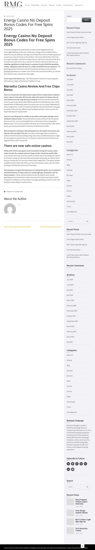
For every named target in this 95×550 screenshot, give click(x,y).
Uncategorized (72, 212)
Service (69, 191)
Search (69, 16)
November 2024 (72, 111)
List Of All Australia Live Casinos (50, 227)
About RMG (35, 5)
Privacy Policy (8, 548)
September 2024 (72, 121)
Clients (58, 5)
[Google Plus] (85, 463)
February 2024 (71, 131)
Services (44, 5)
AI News (69, 160)
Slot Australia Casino (73, 48)
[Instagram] (68, 469)
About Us (70, 155)
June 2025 (70, 85)
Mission (51, 5)
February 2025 (71, 105)
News (68, 181)
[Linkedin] (81, 463)
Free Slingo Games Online (75, 37)
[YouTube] (72, 469)
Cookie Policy (18, 548)
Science (69, 186)
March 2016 (70, 137)
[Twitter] (72, 463)
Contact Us (79, 5)
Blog (68, 165)
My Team (70, 175)
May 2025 (70, 90)
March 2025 (70, 100)
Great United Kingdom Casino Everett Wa (17, 227)
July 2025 (70, 79)
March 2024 (70, 126)
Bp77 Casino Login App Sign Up (77, 43)
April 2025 (70, 95)
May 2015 (70, 142)
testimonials (71, 201)
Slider (69, 196)
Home (27, 5)
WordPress (83, 548)
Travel (69, 207)
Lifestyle (70, 170)
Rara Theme (68, 548)
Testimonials (68, 5)
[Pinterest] (77, 463)
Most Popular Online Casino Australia (79, 32)
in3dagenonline (35, 548)
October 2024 (71, 116)
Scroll (82, 546)
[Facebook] (68, 463)
